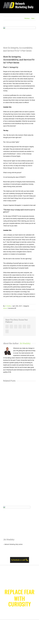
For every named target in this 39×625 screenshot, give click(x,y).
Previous (26, 18)
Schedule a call (18, 559)
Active (5, 308)
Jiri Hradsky (8, 306)
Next (32, 18)
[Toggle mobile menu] (35, 10)
